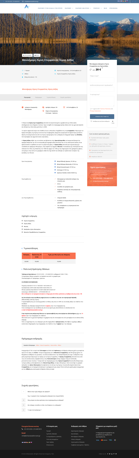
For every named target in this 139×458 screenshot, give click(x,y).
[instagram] (135, 1)
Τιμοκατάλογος (51, 97)
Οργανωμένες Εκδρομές (78, 442)
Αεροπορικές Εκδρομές (77, 431)
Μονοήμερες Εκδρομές (77, 436)
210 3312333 (8, 1)
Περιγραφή (27, 97)
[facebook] (132, 1)
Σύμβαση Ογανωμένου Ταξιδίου (80, 445)
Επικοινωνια (113, 8)
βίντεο (37, 55)
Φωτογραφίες (28, 55)
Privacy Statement (95, 111)
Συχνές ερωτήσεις (65, 97)
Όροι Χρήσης (50, 442)
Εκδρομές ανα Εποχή (82, 8)
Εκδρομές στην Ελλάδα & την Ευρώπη (50, 8)
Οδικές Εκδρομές (76, 439)
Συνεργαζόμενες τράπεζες (53, 436)
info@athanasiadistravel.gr (31, 1)
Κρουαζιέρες (74, 434)
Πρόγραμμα (38, 97)
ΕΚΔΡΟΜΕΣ (68, 8)
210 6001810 (16, 1)
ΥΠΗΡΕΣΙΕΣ (96, 8)
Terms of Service (105, 109)
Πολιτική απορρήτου (52, 439)
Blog (105, 8)
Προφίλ (48, 431)
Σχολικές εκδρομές (51, 434)
